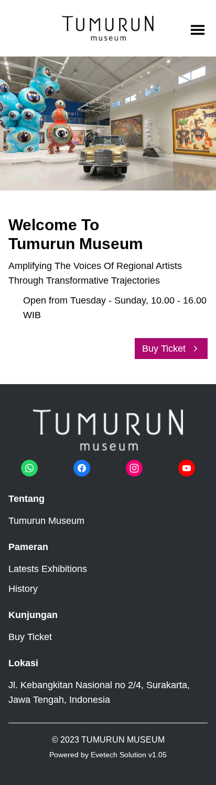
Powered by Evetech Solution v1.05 (108, 754)
